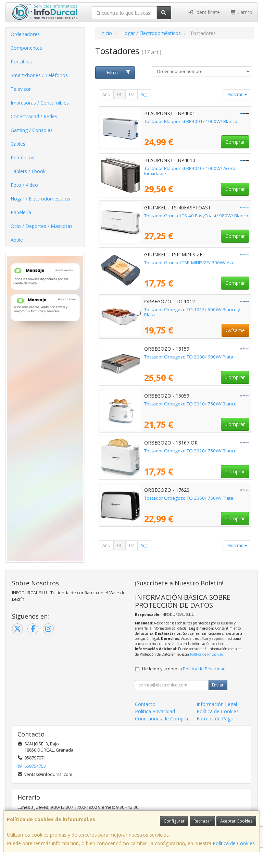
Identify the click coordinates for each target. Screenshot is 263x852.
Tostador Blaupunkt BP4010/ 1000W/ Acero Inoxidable (189, 171)
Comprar (235, 141)
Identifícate (207, 12)
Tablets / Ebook (28, 171)
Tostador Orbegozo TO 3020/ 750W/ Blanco (190, 451)
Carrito (244, 12)
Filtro (112, 72)
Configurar (174, 821)
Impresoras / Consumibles (40, 102)
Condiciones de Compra (161, 718)
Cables (18, 144)
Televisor (21, 89)
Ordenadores (25, 34)
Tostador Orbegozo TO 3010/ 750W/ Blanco (190, 404)
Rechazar (202, 821)
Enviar (218, 685)
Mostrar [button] (235, 94)
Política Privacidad (155, 711)
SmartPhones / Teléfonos (39, 75)
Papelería (21, 212)
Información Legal (217, 704)
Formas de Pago (215, 718)
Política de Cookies (234, 843)
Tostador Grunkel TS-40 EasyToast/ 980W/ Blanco (196, 215)
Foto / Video (24, 185)
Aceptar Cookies (236, 821)
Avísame (235, 330)
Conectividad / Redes (34, 116)
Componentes (26, 48)
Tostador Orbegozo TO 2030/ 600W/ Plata (188, 357)
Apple (17, 239)
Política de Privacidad (206, 654)
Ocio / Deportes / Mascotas (42, 226)
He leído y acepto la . (184, 669)
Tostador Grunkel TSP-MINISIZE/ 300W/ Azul (190, 262)
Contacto (145, 704)
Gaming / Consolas (32, 130)
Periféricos (22, 157)
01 (119, 94)
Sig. (144, 94)
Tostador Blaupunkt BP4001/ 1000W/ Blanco (190, 121)
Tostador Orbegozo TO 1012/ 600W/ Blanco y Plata (192, 312)
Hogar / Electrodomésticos (40, 198)
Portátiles (21, 61)
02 (131, 94)
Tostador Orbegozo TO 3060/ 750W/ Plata (188, 498)
